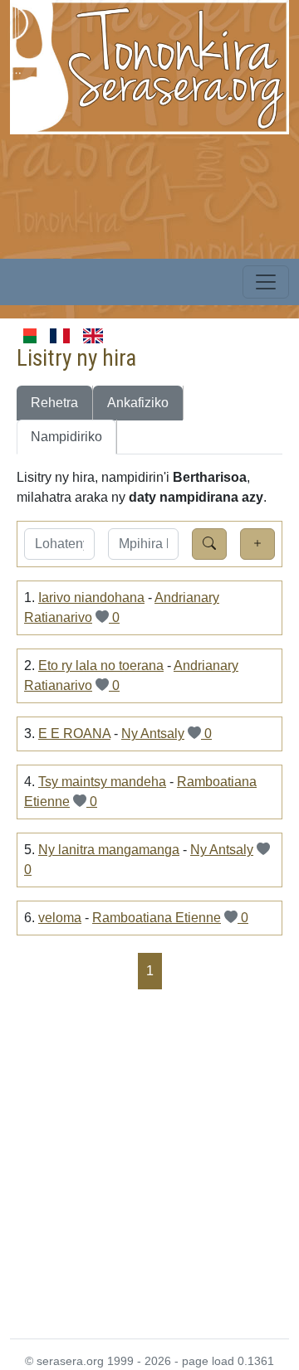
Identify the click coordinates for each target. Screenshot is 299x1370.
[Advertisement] (149, 1162)
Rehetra (54, 403)
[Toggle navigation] (266, 282)
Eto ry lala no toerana (101, 665)
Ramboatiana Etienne (156, 918)
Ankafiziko (138, 403)
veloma (59, 918)
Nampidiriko (66, 437)
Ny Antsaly (152, 733)
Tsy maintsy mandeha (102, 782)
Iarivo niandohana (91, 597)
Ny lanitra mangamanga (108, 850)
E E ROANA (74, 733)
